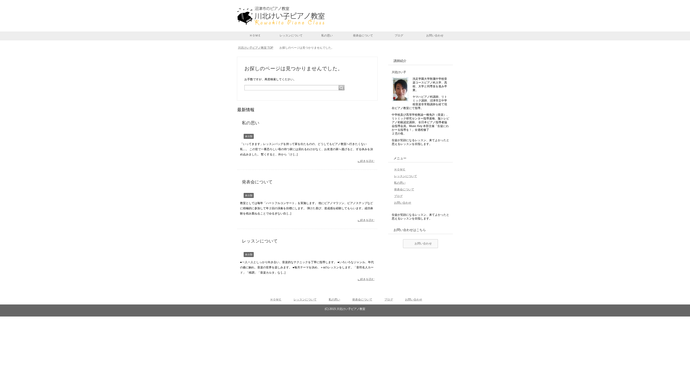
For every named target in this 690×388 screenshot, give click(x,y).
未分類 (248, 136)
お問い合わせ (434, 35)
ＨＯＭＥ (255, 35)
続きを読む (367, 161)
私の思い (327, 35)
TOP (255, 47)
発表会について (363, 35)
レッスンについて (291, 35)
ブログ (399, 35)
